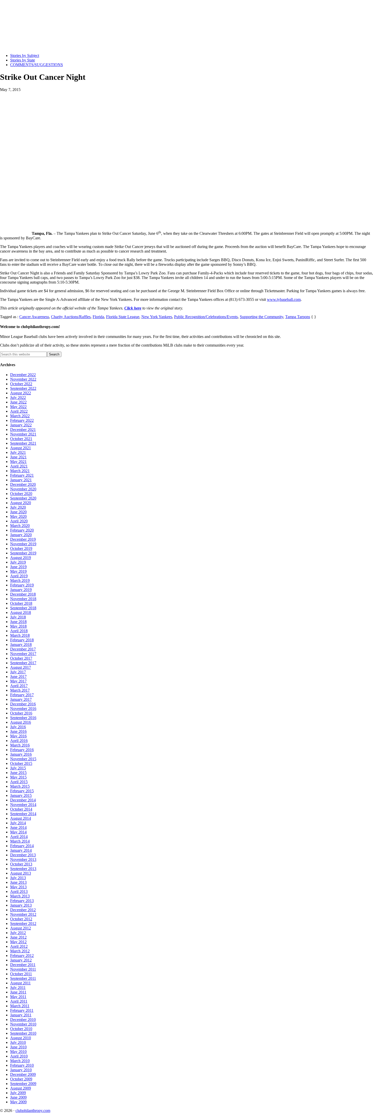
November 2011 (23, 969)
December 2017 (23, 649)
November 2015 (23, 759)
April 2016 (19, 740)
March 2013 (20, 896)
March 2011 (19, 1006)
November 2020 (23, 489)
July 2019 (18, 562)
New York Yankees (156, 317)
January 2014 (21, 850)
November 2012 (23, 914)
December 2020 (23, 484)
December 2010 (23, 1019)
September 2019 (23, 553)
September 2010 (23, 1033)
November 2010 (23, 1024)
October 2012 (21, 919)
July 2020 (18, 507)
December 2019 (23, 539)
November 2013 (23, 859)
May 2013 (18, 887)
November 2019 (23, 544)
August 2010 (20, 1038)
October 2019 (21, 548)
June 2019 (18, 567)
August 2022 (20, 393)
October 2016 (21, 713)
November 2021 (23, 434)
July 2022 (18, 397)
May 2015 (18, 777)
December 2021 (23, 429)
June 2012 (18, 937)
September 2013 (23, 868)
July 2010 (18, 1042)
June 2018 (18, 621)
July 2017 (18, 672)
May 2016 (18, 736)
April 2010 (19, 1056)
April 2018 (19, 631)
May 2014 (18, 832)
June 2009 (18, 1097)
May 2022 (18, 407)
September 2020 (23, 498)
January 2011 (20, 1015)
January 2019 (21, 589)
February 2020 (22, 530)
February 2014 (22, 846)
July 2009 (18, 1093)
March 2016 (20, 745)
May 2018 (18, 626)
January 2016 (21, 754)
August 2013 (20, 873)
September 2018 (23, 608)
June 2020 (18, 512)
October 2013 (21, 864)
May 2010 (18, 1051)
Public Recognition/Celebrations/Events (206, 317)
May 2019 (18, 571)
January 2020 (21, 535)
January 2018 (21, 644)
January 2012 (21, 960)
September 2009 (23, 1083)
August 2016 (20, 722)
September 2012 (23, 923)
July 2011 (18, 987)
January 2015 (21, 795)
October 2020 (21, 493)
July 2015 (18, 768)
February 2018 (22, 640)
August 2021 (20, 448)
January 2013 (21, 905)
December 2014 (23, 800)
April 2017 (19, 686)
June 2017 (18, 676)
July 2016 (18, 727)
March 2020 (20, 525)
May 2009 (18, 1102)
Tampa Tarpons (297, 317)
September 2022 (23, 388)
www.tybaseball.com (284, 299)
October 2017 (21, 658)
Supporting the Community (261, 317)
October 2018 (21, 603)
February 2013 (22, 900)
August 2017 (20, 667)
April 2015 (19, 782)
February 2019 (22, 585)
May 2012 (18, 942)
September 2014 (23, 814)
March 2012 (20, 951)
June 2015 (18, 772)
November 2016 (23, 708)
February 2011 (21, 1010)
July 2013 (18, 878)
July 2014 (18, 823)
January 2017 (21, 699)
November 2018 (23, 599)
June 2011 (18, 992)
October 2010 (21, 1029)
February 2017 (22, 695)
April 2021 (19, 466)
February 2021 (22, 475)
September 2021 (23, 443)
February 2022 (22, 420)
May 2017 (18, 681)
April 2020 (19, 521)
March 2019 (20, 580)
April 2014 (19, 836)
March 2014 (20, 841)
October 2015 (21, 763)
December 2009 (23, 1074)
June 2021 (18, 457)
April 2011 (18, 1001)
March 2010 (20, 1061)
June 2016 (18, 731)
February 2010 (22, 1065)
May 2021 (18, 461)
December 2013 (23, 855)
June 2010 (18, 1047)
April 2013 (19, 891)
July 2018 (18, 617)
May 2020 (18, 516)
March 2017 (20, 690)
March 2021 (20, 471)
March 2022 (20, 416)
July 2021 (18, 452)
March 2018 (20, 635)
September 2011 (23, 978)
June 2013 (18, 882)
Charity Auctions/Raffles (71, 317)
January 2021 (21, 480)
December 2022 (23, 375)
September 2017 (23, 663)
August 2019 (20, 557)
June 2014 (18, 827)
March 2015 (20, 786)
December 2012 (23, 910)
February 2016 (22, 750)
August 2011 (20, 983)
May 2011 (18, 997)
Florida (98, 317)
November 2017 (23, 653)
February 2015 (22, 791)
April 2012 (19, 946)
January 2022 (21, 425)
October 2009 (21, 1079)
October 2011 (21, 974)
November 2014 (23, 804)
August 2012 (20, 928)
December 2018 (23, 594)
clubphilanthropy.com (32, 1110)
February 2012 (22, 955)
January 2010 (21, 1070)
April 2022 (19, 411)
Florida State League (122, 317)
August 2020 (20, 503)
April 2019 (19, 576)
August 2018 (20, 612)
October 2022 (21, 384)
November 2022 (23, 379)
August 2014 (20, 818)
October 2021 (21, 439)
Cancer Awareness (34, 317)
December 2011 (23, 965)
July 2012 (18, 932)
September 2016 (23, 718)
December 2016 (23, 704)
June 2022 (18, 402)
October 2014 (21, 809)
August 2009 (20, 1088)
